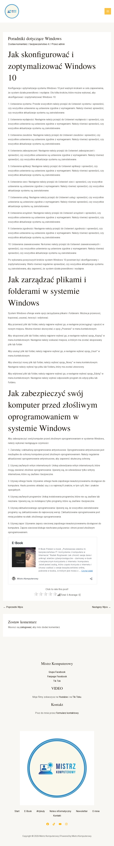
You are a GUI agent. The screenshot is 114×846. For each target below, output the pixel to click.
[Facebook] (47, 824)
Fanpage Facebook (57, 676)
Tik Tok (57, 681)
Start (17, 811)
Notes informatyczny (60, 811)
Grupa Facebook (57, 672)
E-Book (28, 811)
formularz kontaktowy (67, 713)
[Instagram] (66, 824)
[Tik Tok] (54, 824)
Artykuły (41, 811)
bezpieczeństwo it (39, 44)
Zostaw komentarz (17, 44)
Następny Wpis (101, 607)
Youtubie (63, 697)
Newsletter (82, 811)
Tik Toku (77, 697)
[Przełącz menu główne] (107, 11)
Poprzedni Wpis (13, 607)
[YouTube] (60, 824)
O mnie (96, 811)
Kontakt (57, 815)
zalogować (25, 627)
